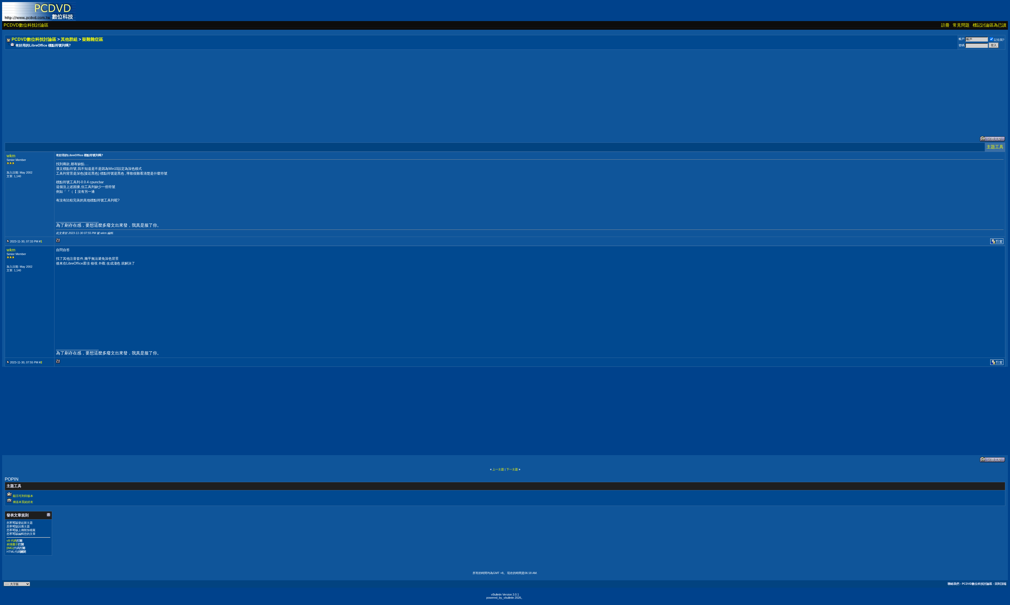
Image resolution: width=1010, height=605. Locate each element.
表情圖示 (12, 544)
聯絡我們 (953, 583)
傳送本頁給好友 (23, 502)
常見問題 (961, 25)
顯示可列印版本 (23, 495)
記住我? (999, 39)
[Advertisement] (163, 87)
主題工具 (995, 147)
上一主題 (498, 469)
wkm (11, 156)
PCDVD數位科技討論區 (26, 25)
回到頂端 (1000, 583)
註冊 (945, 25)
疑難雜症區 (92, 39)
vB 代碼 (12, 540)
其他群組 (69, 39)
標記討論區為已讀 (989, 25)
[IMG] (10, 548)
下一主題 (512, 469)
